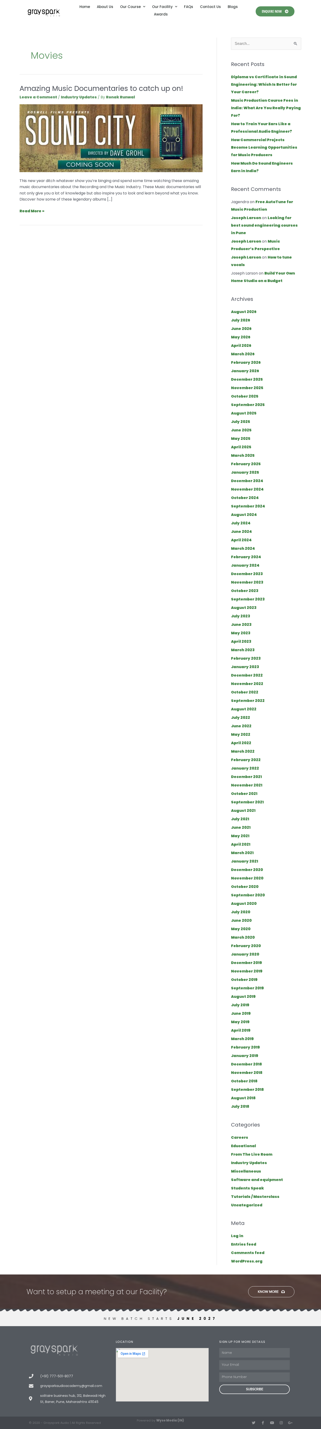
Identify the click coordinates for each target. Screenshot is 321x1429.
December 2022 (247, 675)
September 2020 (248, 895)
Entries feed (243, 1244)
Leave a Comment (38, 97)
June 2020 (241, 920)
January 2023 (245, 667)
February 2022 (246, 760)
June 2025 (241, 430)
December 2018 (246, 1064)
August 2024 (244, 514)
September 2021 (247, 802)
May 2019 (240, 1022)
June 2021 (241, 827)
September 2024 (248, 506)
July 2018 (240, 1106)
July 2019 (240, 1005)
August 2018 (243, 1098)
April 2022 (241, 743)
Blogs (233, 6)
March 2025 (242, 455)
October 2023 (244, 590)
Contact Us (210, 6)
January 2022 (245, 768)
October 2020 (244, 886)
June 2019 (241, 1013)
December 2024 (247, 481)
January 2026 (245, 371)
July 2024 (241, 523)
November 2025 (247, 388)
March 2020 (243, 937)
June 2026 (241, 328)
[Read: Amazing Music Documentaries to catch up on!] (111, 138)
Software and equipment (257, 1179)
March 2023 (243, 650)
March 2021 (242, 853)
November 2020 (247, 878)
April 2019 (241, 1030)
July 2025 (240, 421)
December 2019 (246, 962)
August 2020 (244, 903)
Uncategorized (246, 1205)
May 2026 (240, 337)
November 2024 (247, 489)
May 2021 (240, 836)
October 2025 (244, 396)
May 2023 (241, 633)
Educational (243, 1146)
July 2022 (240, 717)
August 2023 (244, 607)
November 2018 (246, 1072)
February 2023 (246, 658)
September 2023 (248, 599)
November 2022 (247, 683)
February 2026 (246, 362)
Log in (237, 1236)
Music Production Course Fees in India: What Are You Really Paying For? (266, 108)
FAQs (188, 6)
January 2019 (244, 1055)
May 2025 (240, 438)
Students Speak (247, 1188)
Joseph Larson (246, 218)
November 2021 (246, 785)
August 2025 (243, 413)
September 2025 (248, 404)
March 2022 (242, 751)
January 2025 (245, 472)
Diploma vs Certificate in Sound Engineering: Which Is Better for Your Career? (264, 84)
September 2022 (248, 700)
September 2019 (247, 988)
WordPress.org (246, 1261)
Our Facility (162, 6)
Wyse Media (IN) (170, 1420)
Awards (161, 14)
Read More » (32, 211)
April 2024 (241, 540)
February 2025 (246, 464)
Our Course (130, 6)
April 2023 (241, 641)
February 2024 (246, 557)
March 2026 (242, 354)
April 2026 (241, 345)
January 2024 (245, 565)
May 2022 (240, 734)
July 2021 (240, 819)
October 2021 (244, 793)
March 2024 (243, 548)
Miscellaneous (246, 1171)
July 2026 (240, 320)
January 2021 (244, 861)
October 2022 (244, 692)
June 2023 (241, 624)
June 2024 (241, 531)
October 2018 (244, 1081)
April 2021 (240, 844)
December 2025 (247, 379)
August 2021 (243, 810)
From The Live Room (251, 1154)
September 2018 (247, 1089)
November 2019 (246, 971)
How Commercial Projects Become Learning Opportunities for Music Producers (264, 147)
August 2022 (243, 709)
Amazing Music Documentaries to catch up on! (101, 88)
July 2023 (240, 616)
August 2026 (243, 311)
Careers (239, 1137)
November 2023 (247, 582)
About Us (105, 6)
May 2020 (241, 929)
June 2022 (241, 726)
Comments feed (247, 1252)
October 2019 (244, 979)
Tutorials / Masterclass (255, 1196)
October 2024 (245, 497)
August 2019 (243, 996)
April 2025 (241, 447)
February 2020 (246, 946)
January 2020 (245, 954)
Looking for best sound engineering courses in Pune (264, 225)
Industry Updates (79, 97)
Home (84, 6)
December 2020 (247, 869)
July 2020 (240, 912)
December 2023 (247, 574)
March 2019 (242, 1039)
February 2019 (245, 1047)
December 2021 (246, 776)
